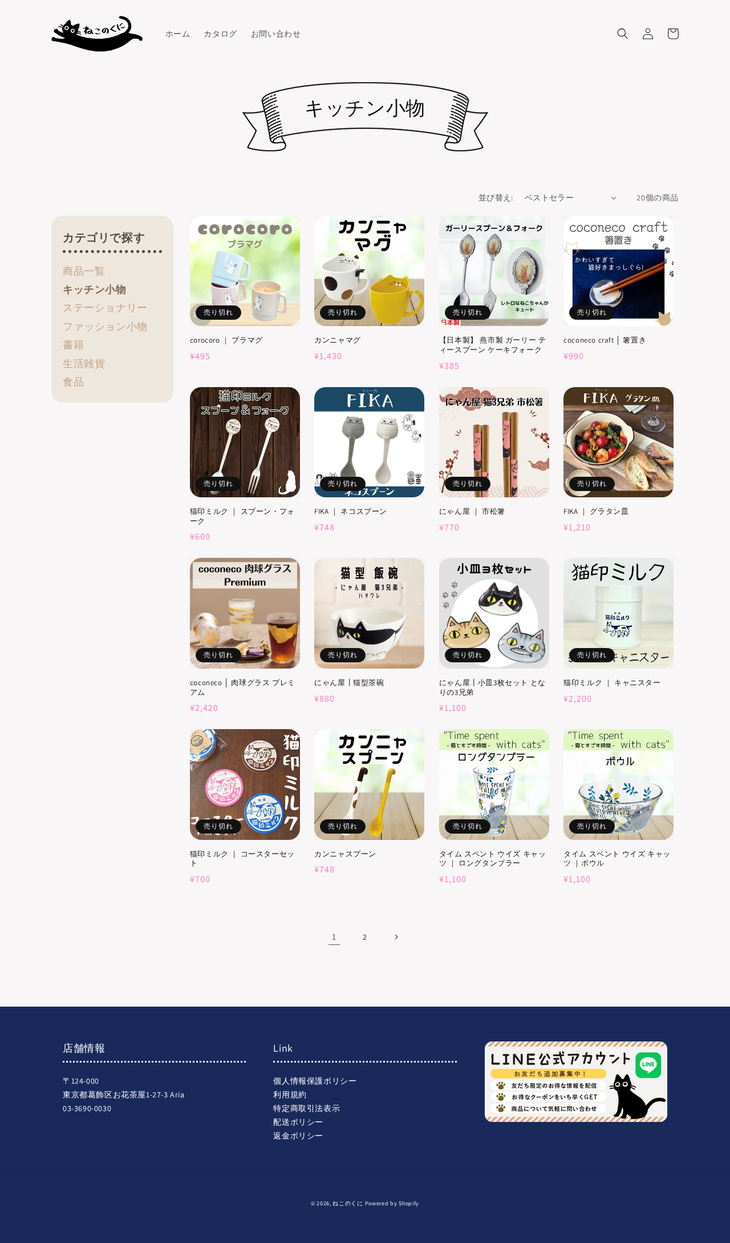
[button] (622, 33)
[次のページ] (395, 937)
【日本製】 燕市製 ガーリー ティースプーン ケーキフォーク (492, 345)
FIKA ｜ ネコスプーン (350, 511)
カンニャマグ (337, 340)
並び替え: (495, 197)
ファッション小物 (105, 326)
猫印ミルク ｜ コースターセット (242, 859)
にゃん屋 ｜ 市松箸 (472, 511)
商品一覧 (84, 270)
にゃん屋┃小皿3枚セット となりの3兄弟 (492, 687)
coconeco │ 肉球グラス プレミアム (242, 687)
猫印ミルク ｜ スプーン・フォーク (242, 516)
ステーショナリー (105, 307)
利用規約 (289, 1094)
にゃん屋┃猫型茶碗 (349, 682)
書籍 (73, 344)
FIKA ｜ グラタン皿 (595, 511)
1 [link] (334, 937)
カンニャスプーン (345, 854)
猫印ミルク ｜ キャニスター (611, 682)
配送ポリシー (298, 1122)
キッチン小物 (95, 289)
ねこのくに (347, 1203)
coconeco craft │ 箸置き (604, 340)
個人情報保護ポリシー (314, 1081)
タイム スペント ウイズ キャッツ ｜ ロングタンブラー (492, 859)
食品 (73, 381)
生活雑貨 (84, 363)
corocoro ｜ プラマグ (226, 340)
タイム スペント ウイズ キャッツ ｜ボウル (617, 859)
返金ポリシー (298, 1136)
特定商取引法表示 (306, 1108)
